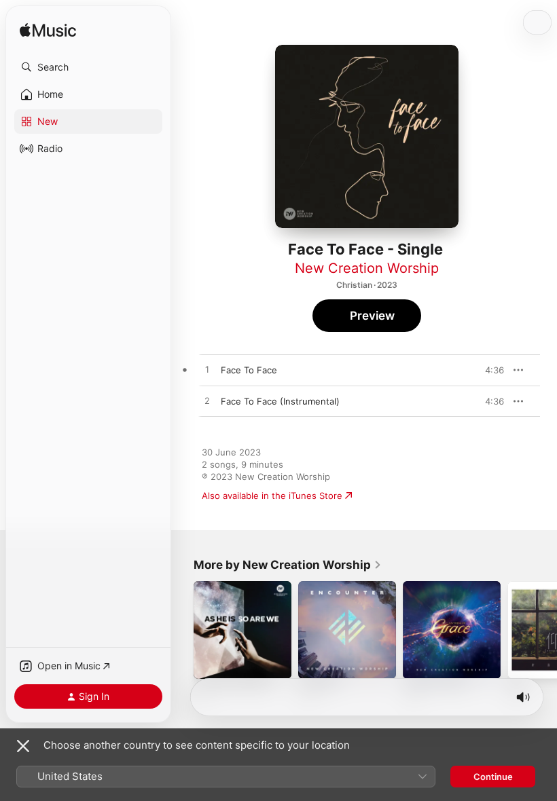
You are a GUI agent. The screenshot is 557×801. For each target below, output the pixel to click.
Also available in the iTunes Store (272, 495)
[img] (48, 31)
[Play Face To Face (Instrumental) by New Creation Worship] (207, 401)
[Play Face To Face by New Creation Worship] (207, 370)
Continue (493, 776)
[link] (288, 564)
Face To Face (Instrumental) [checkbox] (280, 401)
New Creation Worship (367, 268)
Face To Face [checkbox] (249, 370)
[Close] (23, 746)
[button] (88, 67)
